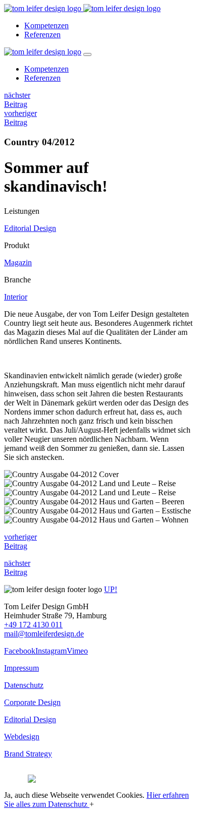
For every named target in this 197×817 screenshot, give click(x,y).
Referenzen (42, 34)
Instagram (51, 651)
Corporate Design (32, 702)
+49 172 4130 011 (33, 624)
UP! (110, 589)
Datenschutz (23, 685)
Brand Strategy (28, 753)
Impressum (21, 668)
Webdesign (21, 736)
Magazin (18, 262)
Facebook (19, 651)
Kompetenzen (46, 25)
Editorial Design (30, 228)
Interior (15, 297)
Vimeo (77, 651)
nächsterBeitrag (17, 99)
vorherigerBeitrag (20, 118)
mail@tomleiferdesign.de (44, 633)
